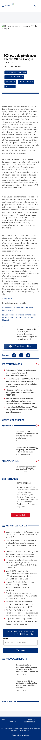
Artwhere (25, 735)
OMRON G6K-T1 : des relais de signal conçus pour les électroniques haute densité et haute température (22, 613)
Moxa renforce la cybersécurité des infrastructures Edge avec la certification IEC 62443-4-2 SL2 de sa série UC (21, 564)
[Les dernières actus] (37, 364)
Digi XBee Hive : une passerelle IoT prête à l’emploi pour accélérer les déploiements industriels (21, 621)
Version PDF (20, 515)
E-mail (5, 638)
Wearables (10, 86)
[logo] (20, 6)
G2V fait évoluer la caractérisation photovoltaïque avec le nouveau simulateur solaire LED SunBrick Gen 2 (22, 544)
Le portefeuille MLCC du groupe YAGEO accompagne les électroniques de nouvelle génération (20, 586)
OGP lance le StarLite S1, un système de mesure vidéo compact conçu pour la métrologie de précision (22, 554)
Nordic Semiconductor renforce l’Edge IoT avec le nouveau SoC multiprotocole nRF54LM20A (20, 604)
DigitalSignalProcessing (16, 72)
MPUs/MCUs (10, 82)
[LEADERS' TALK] (37, 461)
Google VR (7, 299)
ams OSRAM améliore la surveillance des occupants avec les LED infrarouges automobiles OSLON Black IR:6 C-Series (21, 575)
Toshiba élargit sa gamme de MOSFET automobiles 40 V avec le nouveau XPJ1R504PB (21, 596)
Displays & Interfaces (14, 77)
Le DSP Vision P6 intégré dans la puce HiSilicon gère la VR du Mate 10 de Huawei (19, 317)
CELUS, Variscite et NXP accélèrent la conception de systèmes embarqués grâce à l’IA (22, 534)
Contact (3, 719)
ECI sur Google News (22, 346)
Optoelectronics (26, 82)
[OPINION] (37, 425)
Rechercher (12, 721)
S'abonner (20, 650)
